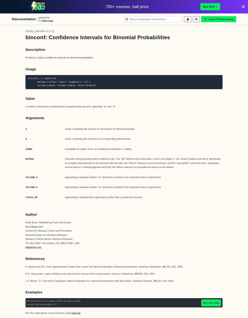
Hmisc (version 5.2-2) (39, 31)
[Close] (243, 6)
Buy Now (209, 6)
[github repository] (196, 19)
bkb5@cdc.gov (33, 247)
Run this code (211, 303)
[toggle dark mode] (187, 19)
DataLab (75, 313)
